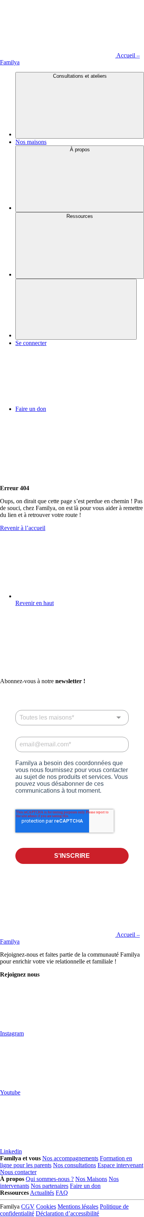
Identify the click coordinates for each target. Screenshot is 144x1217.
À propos (80, 149)
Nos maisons (30, 142)
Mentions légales (78, 1206)
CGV (28, 1206)
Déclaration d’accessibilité (67, 1213)
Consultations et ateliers (80, 76)
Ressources (79, 216)
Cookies (46, 1206)
